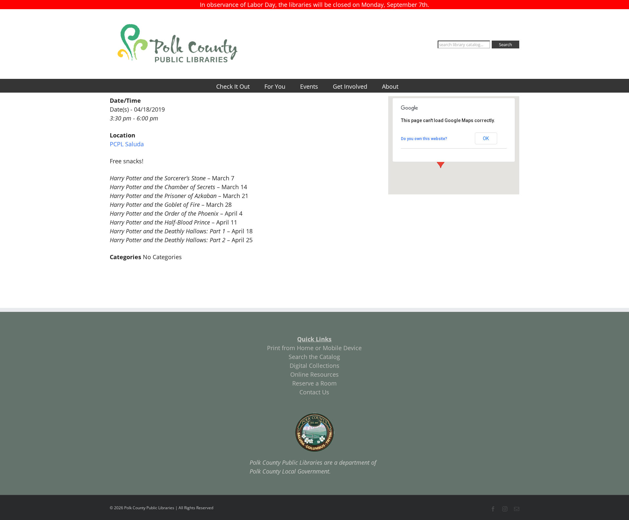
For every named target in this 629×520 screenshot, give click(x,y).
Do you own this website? (424, 138)
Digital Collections (314, 365)
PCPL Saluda (127, 144)
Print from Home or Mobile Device (314, 348)
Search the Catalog (314, 357)
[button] (440, 162)
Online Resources (314, 374)
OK (486, 138)
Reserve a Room (314, 383)
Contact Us (314, 392)
